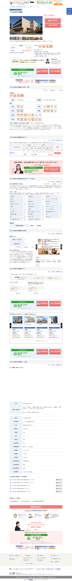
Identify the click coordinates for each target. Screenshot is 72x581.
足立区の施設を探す (26, 501)
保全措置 (15, 443)
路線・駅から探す (26, 559)
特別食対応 (16, 243)
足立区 (24, 6)
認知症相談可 (12, 214)
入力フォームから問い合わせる (52, 169)
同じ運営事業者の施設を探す (38, 501)
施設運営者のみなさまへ (52, 577)
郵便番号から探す (26, 560)
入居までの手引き (40, 559)
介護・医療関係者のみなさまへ (42, 577)
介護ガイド (41, 555)
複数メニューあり (16, 239)
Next (41, 26)
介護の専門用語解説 (40, 560)
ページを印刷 (52, 140)
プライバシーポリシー (24, 577)
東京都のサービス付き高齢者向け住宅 (17, 6)
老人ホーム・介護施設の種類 (41, 557)
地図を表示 (46, 51)
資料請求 (53, 25)
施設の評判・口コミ (57, 558)
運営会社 (34, 577)
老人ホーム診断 (29, 563)
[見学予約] (69, 9)
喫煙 (15, 439)
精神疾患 (29, 214)
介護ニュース (55, 555)
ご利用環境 (17, 577)
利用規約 (30, 577)
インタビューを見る (56, 61)
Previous (10, 26)
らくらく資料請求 (58, 4)
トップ (11, 6)
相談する (13, 559)
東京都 (36, 53)
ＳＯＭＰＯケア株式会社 (19, 52)
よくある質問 (55, 561)
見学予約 (53, 20)
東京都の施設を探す (14, 501)
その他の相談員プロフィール (56, 63)
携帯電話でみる (59, 140)
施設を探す (28, 555)
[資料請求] (69, 13)
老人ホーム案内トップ (16, 555)
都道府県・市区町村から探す (28, 557)
